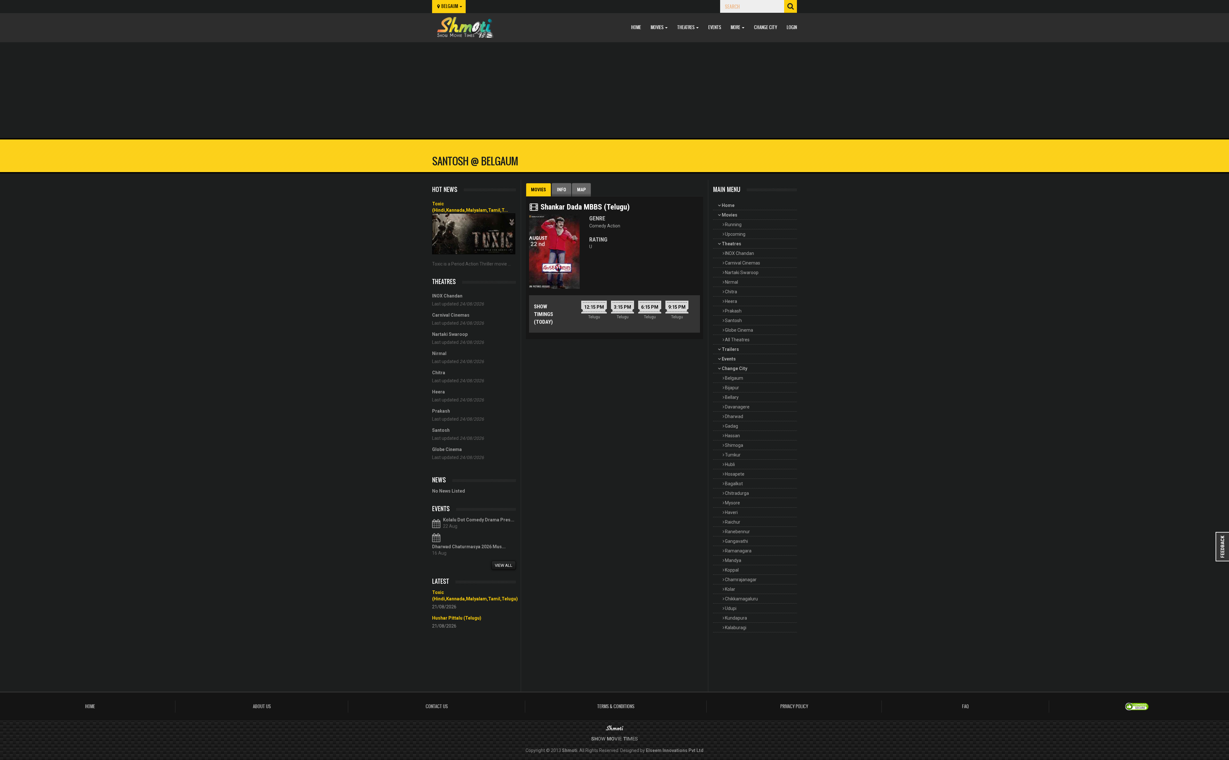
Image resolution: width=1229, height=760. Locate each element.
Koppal (732, 570)
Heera (731, 301)
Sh (594, 739)
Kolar (730, 589)
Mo (610, 739)
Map (581, 189)
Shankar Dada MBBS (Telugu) (584, 206)
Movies (657, 27)
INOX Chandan (739, 253)
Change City (765, 27)
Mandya (733, 560)
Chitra (731, 291)
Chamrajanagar (741, 579)
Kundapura (736, 618)
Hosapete (734, 474)
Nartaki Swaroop (742, 272)
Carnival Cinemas (742, 262)
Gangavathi (736, 541)
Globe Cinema (739, 330)
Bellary (732, 397)
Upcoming (735, 234)
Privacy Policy (794, 706)
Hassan (732, 435)
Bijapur (732, 387)
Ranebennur (737, 531)
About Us (262, 706)
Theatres (686, 27)
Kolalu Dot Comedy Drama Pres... (478, 519)
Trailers (730, 349)
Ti (625, 739)
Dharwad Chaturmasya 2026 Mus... (469, 546)
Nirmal (731, 282)
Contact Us (437, 706)
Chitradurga (737, 493)
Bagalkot (734, 483)
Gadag (731, 426)
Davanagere (737, 406)
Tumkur (733, 454)
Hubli (730, 464)
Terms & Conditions (615, 706)
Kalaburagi (735, 627)
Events (714, 27)
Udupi (730, 608)
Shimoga (734, 445)
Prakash (733, 310)
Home (636, 27)
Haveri (731, 512)
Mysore (732, 502)
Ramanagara (738, 550)
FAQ (965, 706)
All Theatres (737, 339)
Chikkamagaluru (741, 598)
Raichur (732, 522)
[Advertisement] (614, 90)
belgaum (450, 6)
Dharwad (734, 416)
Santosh (733, 320)
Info (561, 189)
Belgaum (734, 378)
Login (792, 27)
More (736, 27)
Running (733, 224)
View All (503, 565)
